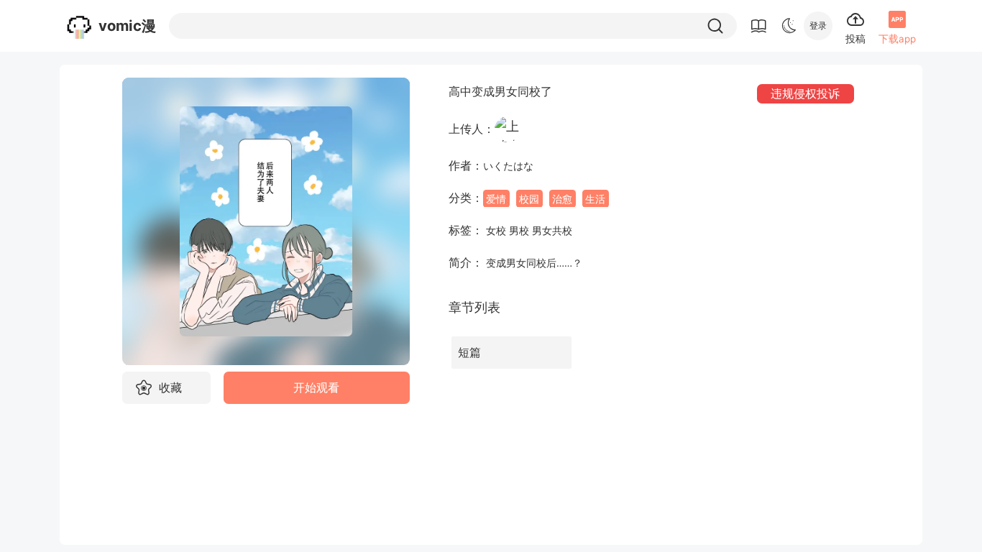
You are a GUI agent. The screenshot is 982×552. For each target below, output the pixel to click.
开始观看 (316, 388)
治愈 (562, 198)
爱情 (496, 198)
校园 (529, 198)
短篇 (469, 352)
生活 (595, 198)
